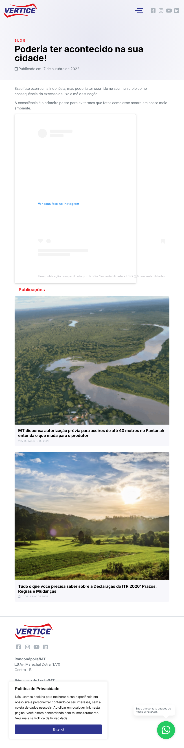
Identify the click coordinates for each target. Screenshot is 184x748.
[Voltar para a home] (20, 10)
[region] (58, 710)
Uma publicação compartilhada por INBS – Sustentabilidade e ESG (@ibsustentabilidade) (101, 276)
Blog (20, 40)
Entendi (58, 729)
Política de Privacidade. (51, 718)
